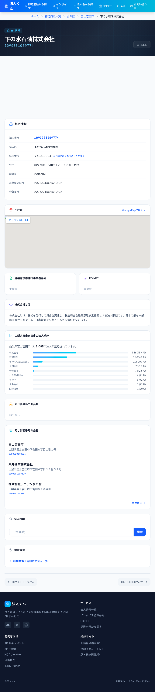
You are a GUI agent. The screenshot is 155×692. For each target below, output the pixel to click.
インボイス (61, 6)
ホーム (35, 16)
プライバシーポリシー (139, 681)
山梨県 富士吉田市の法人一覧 (30, 561)
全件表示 (137, 503)
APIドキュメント (14, 643)
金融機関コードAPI (92, 648)
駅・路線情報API (90, 654)
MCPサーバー (13, 654)
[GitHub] (26, 625)
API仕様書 (10, 648)
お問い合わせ (140, 6)
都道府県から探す (37, 6)
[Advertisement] (77, 84)
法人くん (15, 6)
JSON (143, 44)
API (123, 6)
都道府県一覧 (53, 16)
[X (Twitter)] (17, 625)
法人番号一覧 (88, 609)
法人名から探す (85, 6)
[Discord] (8, 625)
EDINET (107, 6)
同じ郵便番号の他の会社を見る (69, 156)
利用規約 (120, 681)
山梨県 (71, 16)
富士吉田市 (87, 16)
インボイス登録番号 (92, 615)
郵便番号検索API (90, 643)
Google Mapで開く (132, 210)
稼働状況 (10, 660)
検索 (140, 532)
